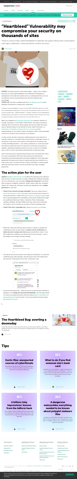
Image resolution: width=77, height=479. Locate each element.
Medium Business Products (46, 442)
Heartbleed (69, 94)
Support (27, 10)
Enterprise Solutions (62, 442)
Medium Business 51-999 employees (49, 1)
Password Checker (12, 299)
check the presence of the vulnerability (15, 193)
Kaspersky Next (43, 445)
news (60, 96)
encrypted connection (23, 120)
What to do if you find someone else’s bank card (57, 363)
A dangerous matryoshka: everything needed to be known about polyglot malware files (58, 408)
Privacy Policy (29, 465)
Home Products (18, 1)
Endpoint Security (61, 454)
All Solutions (7, 452)
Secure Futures (40, 10)
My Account (69, 5)
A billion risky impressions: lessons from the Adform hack (19, 405)
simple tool (36, 207)
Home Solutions (8, 442)
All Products (24, 452)
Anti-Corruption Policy (37, 465)
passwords (61, 99)
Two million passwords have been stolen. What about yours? (66, 147)
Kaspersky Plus (7, 448)
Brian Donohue (8, 48)
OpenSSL (66, 96)
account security (7, 21)
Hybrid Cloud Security (62, 456)
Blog (32, 10)
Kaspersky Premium (8, 450)
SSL (59, 101)
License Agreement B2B (9, 467)
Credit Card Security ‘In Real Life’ (66, 163)
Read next (5, 315)
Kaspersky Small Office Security (29, 445)
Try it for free (67, 15)
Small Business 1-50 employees (31, 1)
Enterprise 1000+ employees (66, 1)
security (69, 99)
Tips (20, 354)
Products (6, 10)
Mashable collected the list (15, 177)
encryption (61, 94)
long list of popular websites (37, 195)
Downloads (20, 10)
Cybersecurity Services (62, 448)
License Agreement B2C (46, 465)
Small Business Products (28, 442)
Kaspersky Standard (8, 445)
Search (74, 21)
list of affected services (35, 102)
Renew (13, 10)
